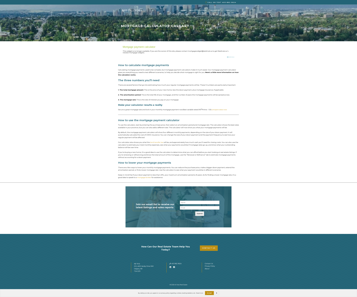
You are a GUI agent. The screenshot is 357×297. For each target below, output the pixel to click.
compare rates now (219, 110)
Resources (215, 10)
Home (183, 10)
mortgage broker (144, 177)
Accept (209, 293)
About (192, 10)
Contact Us (209, 248)
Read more (199, 293)
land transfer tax (156, 142)
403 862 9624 (176, 263)
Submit (200, 214)
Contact (230, 10)
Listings (203, 10)
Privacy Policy (210, 266)
